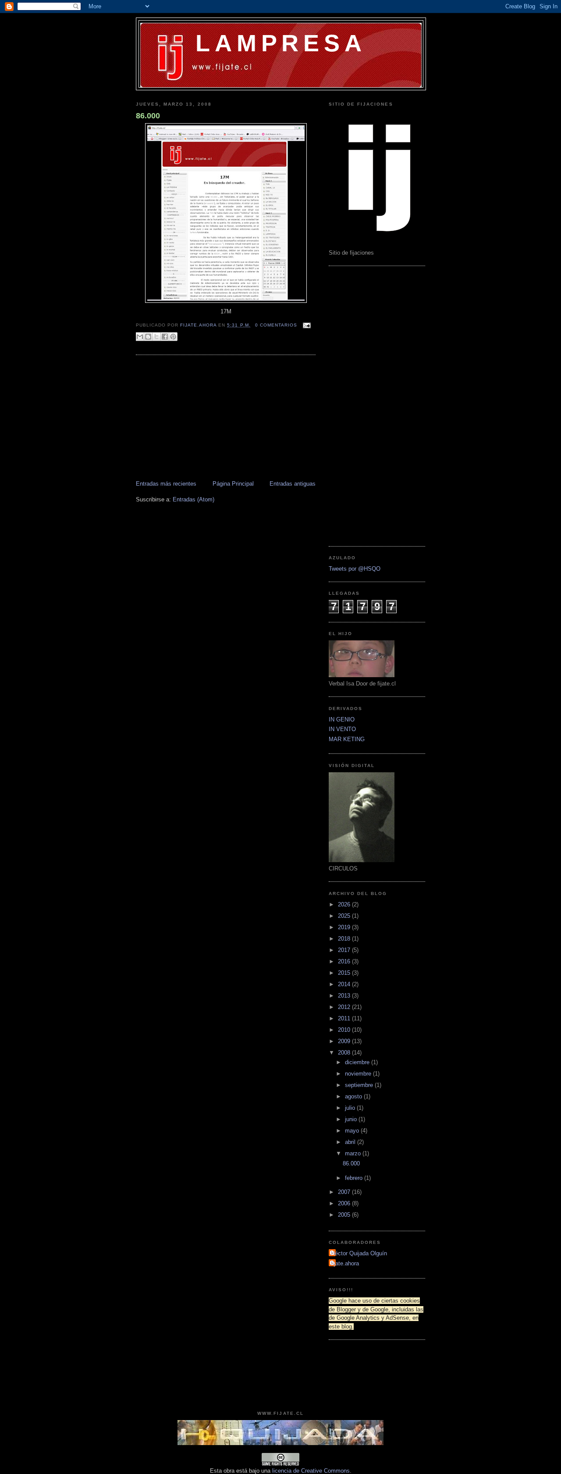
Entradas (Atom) (193, 499)
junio (352, 1119)
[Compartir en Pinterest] (173, 336)
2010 (345, 1029)
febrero (354, 1178)
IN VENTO (342, 729)
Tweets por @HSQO (354, 568)
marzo (353, 1153)
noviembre (359, 1073)
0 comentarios (276, 325)
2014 (345, 984)
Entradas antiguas (293, 483)
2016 (345, 961)
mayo (353, 1130)
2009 (345, 1041)
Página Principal (233, 483)
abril (351, 1142)
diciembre (358, 1062)
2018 (345, 938)
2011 (345, 1018)
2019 (345, 927)
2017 (345, 950)
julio (351, 1108)
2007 (345, 1192)
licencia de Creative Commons (311, 1470)
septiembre (360, 1085)
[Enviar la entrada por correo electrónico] (305, 325)
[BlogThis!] (148, 336)
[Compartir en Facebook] (164, 336)
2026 (345, 904)
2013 (345, 995)
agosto (354, 1096)
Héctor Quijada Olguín (359, 1253)
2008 (345, 1052)
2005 (345, 1214)
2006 (345, 1203)
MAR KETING (347, 739)
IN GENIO (342, 719)
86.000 (148, 115)
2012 (345, 1007)
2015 (345, 973)
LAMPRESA (280, 43)
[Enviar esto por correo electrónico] (139, 336)
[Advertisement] (190, 418)
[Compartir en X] (156, 336)
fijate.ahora (199, 325)
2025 (345, 916)
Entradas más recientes (166, 483)
